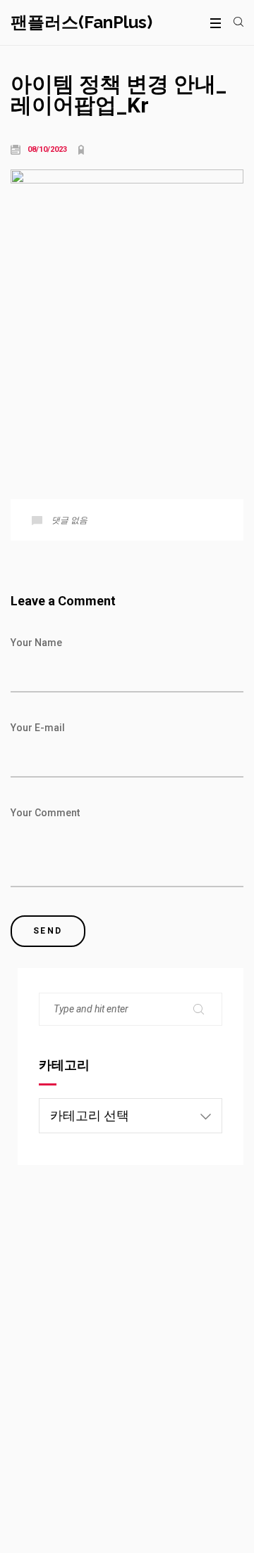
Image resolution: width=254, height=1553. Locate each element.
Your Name (36, 642)
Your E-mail (38, 727)
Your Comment (45, 812)
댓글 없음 (69, 520)
